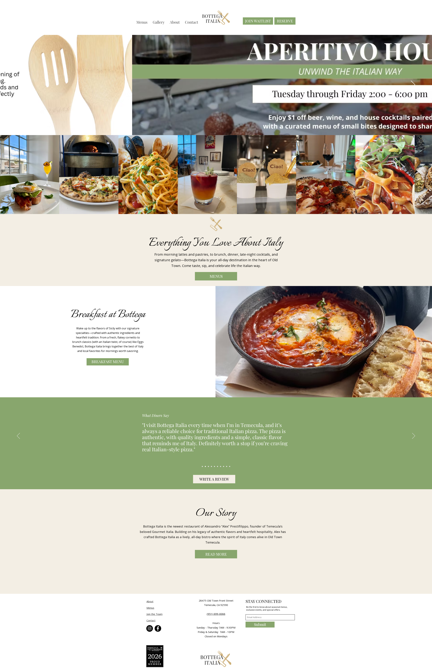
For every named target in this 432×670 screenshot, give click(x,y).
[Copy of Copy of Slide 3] (217, 466)
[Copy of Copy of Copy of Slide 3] (220, 466)
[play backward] (4, 174)
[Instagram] (149, 628)
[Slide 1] (205, 466)
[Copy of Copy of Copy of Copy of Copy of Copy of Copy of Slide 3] (202, 466)
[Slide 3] (211, 466)
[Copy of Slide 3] (214, 466)
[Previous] (19, 85)
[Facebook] (158, 628)
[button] (29, 174)
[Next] (413, 85)
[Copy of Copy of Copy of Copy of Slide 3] (223, 466)
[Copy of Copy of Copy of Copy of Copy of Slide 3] (226, 466)
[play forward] (428, 174)
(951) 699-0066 (216, 614)
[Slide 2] (208, 466)
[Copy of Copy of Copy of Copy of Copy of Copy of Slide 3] (229, 466)
